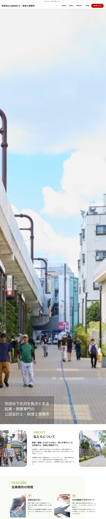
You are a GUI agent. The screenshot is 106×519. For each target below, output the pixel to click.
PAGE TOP (102, 501)
